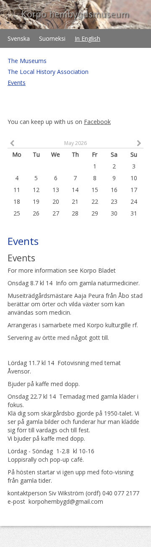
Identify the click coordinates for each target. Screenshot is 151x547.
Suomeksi (52, 38)
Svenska (19, 38)
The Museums (27, 61)
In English (87, 38)
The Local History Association (48, 72)
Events (17, 83)
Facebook (97, 122)
